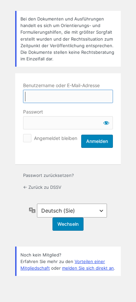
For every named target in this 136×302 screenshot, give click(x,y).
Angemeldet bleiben (55, 138)
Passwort (33, 112)
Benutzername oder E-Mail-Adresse (61, 85)
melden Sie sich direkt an (88, 268)
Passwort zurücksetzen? (48, 175)
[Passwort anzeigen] (106, 122)
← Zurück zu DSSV (42, 187)
